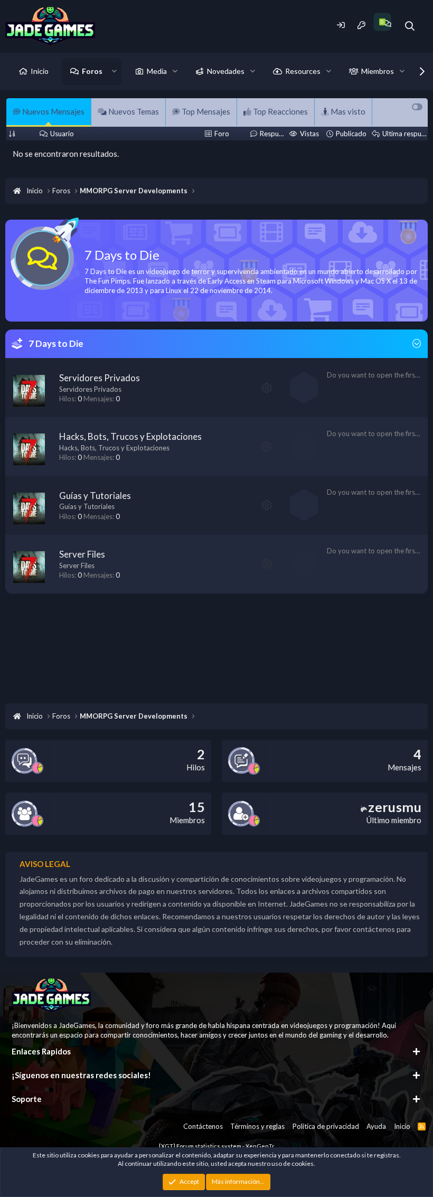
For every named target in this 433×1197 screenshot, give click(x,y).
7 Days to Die (56, 343)
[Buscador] (410, 26)
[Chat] (387, 23)
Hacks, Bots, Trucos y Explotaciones (130, 436)
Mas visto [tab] (347, 111)
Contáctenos (203, 1126)
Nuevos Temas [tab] (133, 111)
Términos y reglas (257, 1126)
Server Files (82, 554)
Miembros (377, 71)
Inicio (40, 71)
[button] (114, 71)
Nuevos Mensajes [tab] (52, 111)
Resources (303, 71)
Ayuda (376, 1126)
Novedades (225, 71)
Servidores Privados (99, 377)
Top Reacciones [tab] (279, 111)
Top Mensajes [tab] (205, 111)
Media (157, 71)
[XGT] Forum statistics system (217, 1146)
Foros (92, 71)
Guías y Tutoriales (95, 495)
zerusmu (394, 807)
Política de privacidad (326, 1126)
